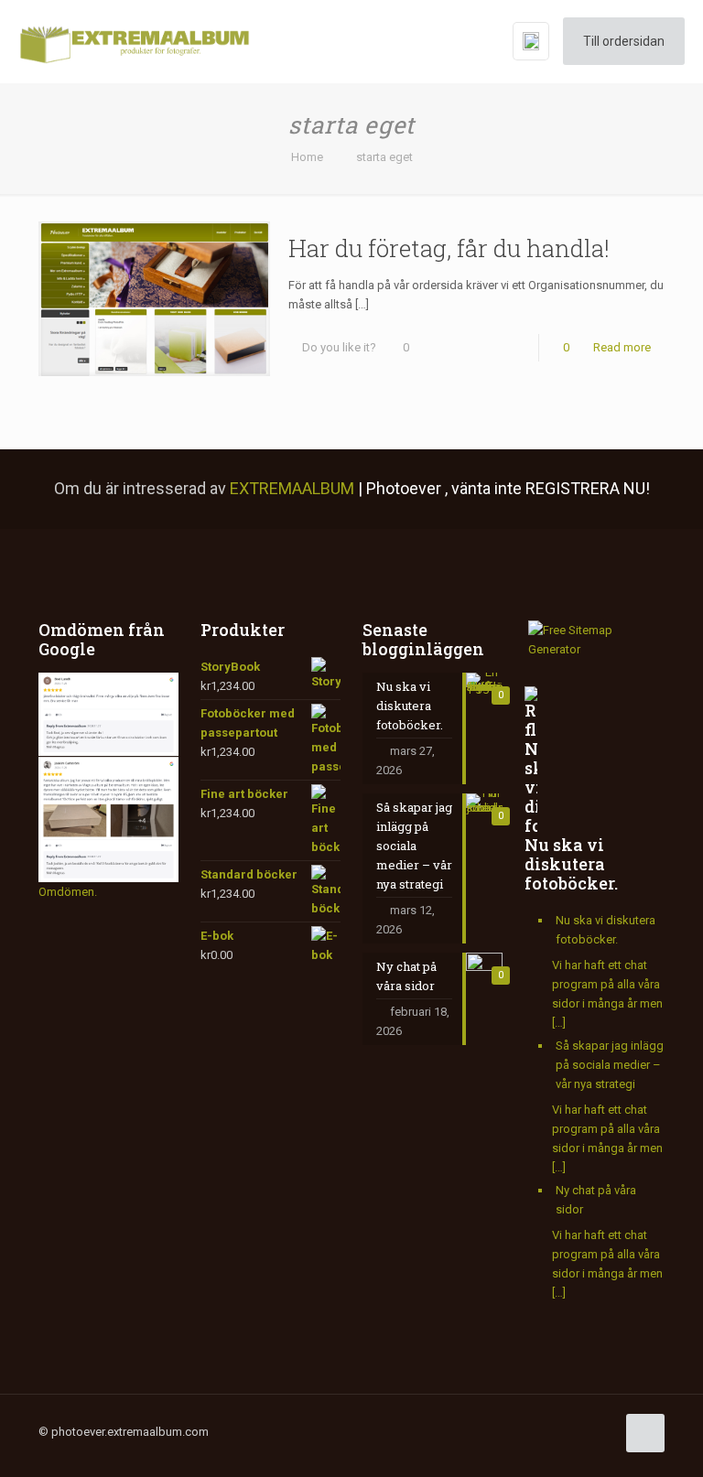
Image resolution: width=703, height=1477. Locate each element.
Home (307, 157)
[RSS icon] (543, 1431)
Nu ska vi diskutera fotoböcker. (571, 864)
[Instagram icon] (505, 1431)
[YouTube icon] (466, 1431)
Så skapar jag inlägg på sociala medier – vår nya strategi (610, 1065)
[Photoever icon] (562, 1431)
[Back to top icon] (645, 1433)
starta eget (384, 157)
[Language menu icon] (531, 41)
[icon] (524, 1431)
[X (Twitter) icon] (447, 1431)
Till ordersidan (624, 41)
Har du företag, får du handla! (449, 248)
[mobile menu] (460, 41)
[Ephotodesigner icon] (582, 1431)
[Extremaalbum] (134, 41)
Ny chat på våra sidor (596, 1199)
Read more (622, 347)
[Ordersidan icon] (601, 1431)
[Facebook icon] (428, 1431)
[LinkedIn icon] (485, 1431)
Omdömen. (67, 892)
